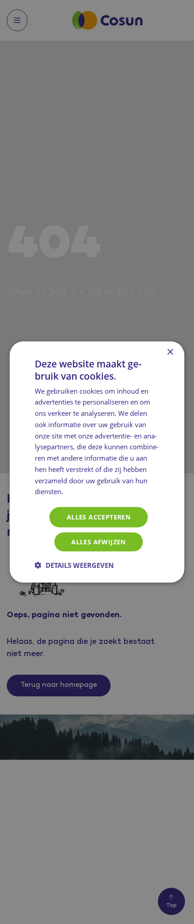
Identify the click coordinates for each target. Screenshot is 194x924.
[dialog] (97, 462)
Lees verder (84, 492)
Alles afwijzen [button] (98, 541)
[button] (74, 565)
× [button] (169, 352)
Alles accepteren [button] (98, 517)
